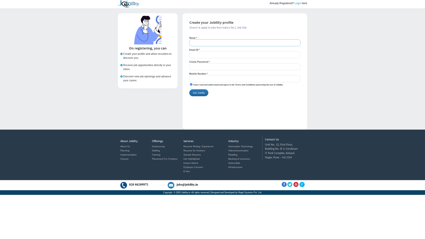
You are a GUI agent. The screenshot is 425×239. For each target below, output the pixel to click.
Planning (124, 150)
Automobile (234, 163)
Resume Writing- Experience (198, 146)
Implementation (128, 154)
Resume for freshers (194, 150)
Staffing (156, 150)
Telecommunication (238, 150)
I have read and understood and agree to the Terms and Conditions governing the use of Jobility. (238, 85)
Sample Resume (192, 154)
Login (298, 3)
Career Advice (190, 163)
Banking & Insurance (239, 159)
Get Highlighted (191, 159)
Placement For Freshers (164, 159)
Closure (124, 159)
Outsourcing (158, 146)
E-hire (186, 171)
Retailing (232, 154)
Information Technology (240, 146)
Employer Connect (193, 167)
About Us (125, 146)
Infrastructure (235, 167)
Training (156, 154)
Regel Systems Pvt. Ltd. (250, 192)
